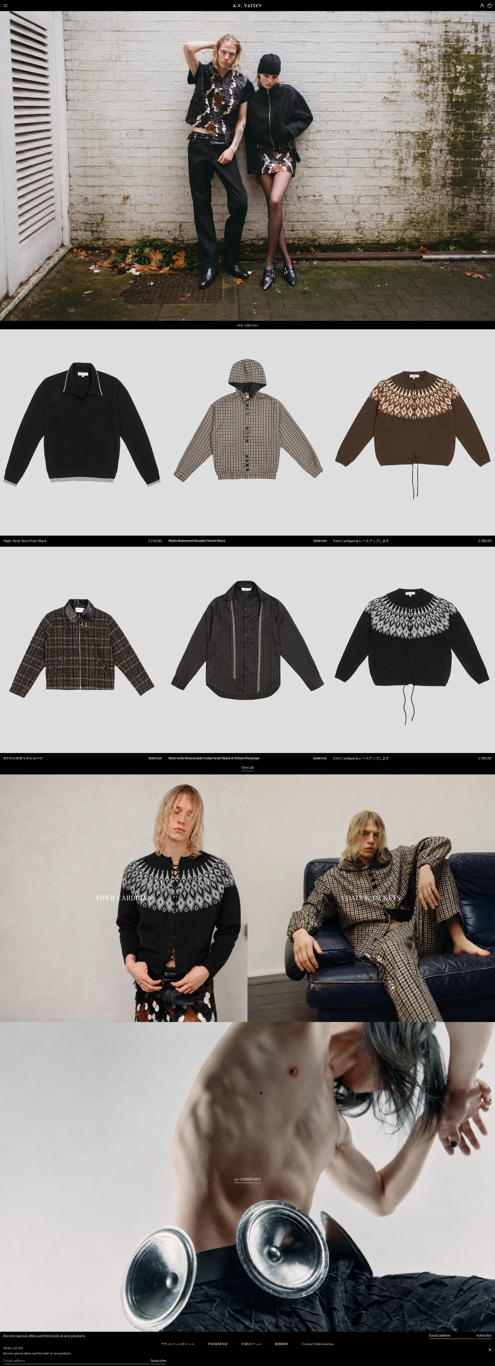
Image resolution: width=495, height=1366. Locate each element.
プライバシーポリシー (177, 1344)
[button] (490, 6)
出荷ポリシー (251, 1344)
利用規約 (281, 1344)
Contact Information (318, 1344)
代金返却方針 (218, 1344)
